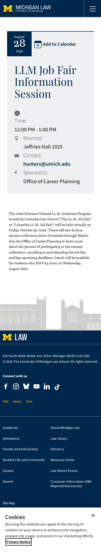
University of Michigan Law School (27, 9)
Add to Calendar (59, 44)
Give (29, 401)
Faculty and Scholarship (20, 449)
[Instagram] (16, 387)
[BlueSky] (26, 387)
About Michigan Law (65, 428)
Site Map (9, 503)
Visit (6, 401)
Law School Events (64, 471)
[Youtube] (36, 387)
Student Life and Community (24, 460)
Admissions (11, 438)
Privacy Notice (18, 542)
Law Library (58, 438)
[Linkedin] (47, 387)
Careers (8, 471)
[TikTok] (57, 387)
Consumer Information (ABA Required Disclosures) (71, 484)
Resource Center (62, 460)
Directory (57, 449)
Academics (10, 428)
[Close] (93, 515)
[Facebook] (6, 387)
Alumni (8, 481)
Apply (17, 401)
